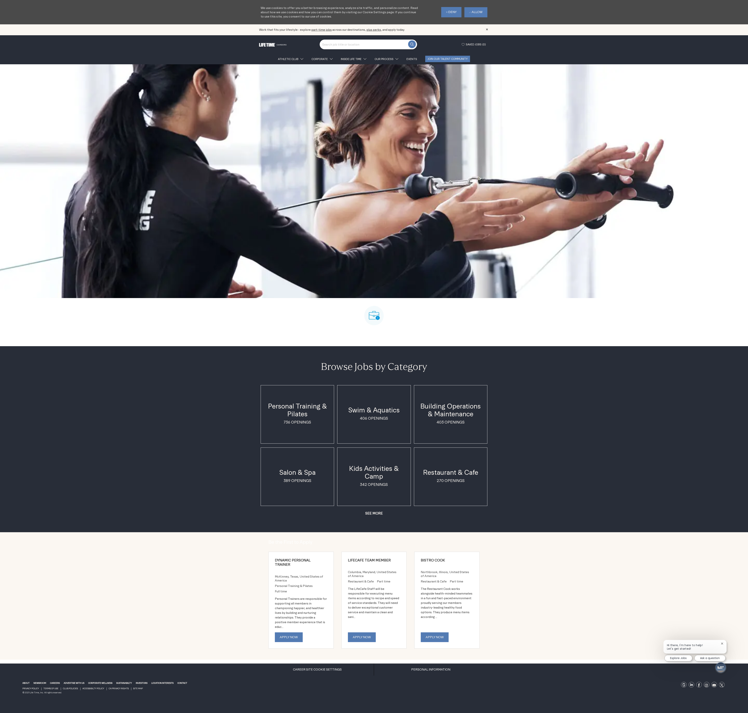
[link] (684, 684)
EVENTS (412, 59)
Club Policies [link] (70, 688)
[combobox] (368, 44)
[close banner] (487, 29)
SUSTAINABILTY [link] (124, 683)
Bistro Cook (433, 560)
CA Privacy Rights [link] (119, 688)
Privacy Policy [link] (30, 688)
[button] (374, 513)
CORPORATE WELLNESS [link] (100, 683)
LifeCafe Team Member (369, 560)
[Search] (412, 44)
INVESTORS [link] (141, 683)
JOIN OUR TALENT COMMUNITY (448, 58)
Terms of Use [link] (50, 688)
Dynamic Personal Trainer (292, 562)
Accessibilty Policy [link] (93, 688)
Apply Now (289, 637)
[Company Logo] (272, 44)
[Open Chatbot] (721, 667)
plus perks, (374, 30)
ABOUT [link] (26, 683)
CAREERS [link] (55, 683)
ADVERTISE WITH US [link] (74, 683)
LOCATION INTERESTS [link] (162, 683)
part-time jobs (321, 30)
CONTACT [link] (182, 683)
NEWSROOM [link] (40, 683)
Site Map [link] (138, 688)
